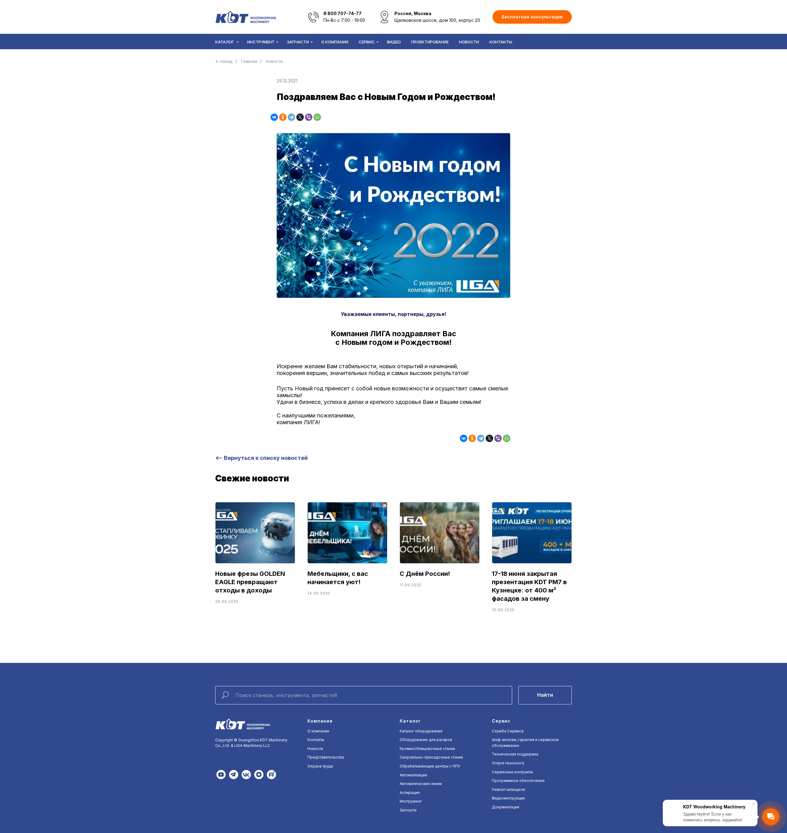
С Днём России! (425, 573)
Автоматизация (413, 775)
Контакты (500, 41)
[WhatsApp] (317, 117)
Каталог (225, 41)
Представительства (325, 757)
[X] (300, 117)
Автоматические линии (421, 783)
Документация (505, 807)
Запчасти (298, 41)
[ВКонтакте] (274, 117)
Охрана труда (320, 766)
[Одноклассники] (283, 117)
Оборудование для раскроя (426, 739)
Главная (249, 61)
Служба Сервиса (508, 731)
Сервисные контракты (512, 772)
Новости (469, 41)
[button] (532, 17)
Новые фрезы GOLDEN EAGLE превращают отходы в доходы (250, 582)
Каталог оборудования (421, 731)
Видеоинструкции (508, 798)
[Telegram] (291, 117)
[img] (221, 774)
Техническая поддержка (515, 754)
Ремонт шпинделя (508, 789)
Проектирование (430, 41)
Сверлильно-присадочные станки (431, 757)
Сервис (367, 41)
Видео (394, 41)
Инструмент (261, 41)
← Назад (223, 61)
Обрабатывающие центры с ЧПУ (430, 766)
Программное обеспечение (518, 780)
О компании (334, 41)
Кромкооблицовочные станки (427, 748)
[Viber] (308, 117)
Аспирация (410, 792)
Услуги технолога (508, 763)
